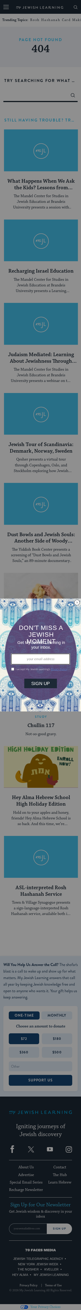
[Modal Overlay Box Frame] (40, 655)
